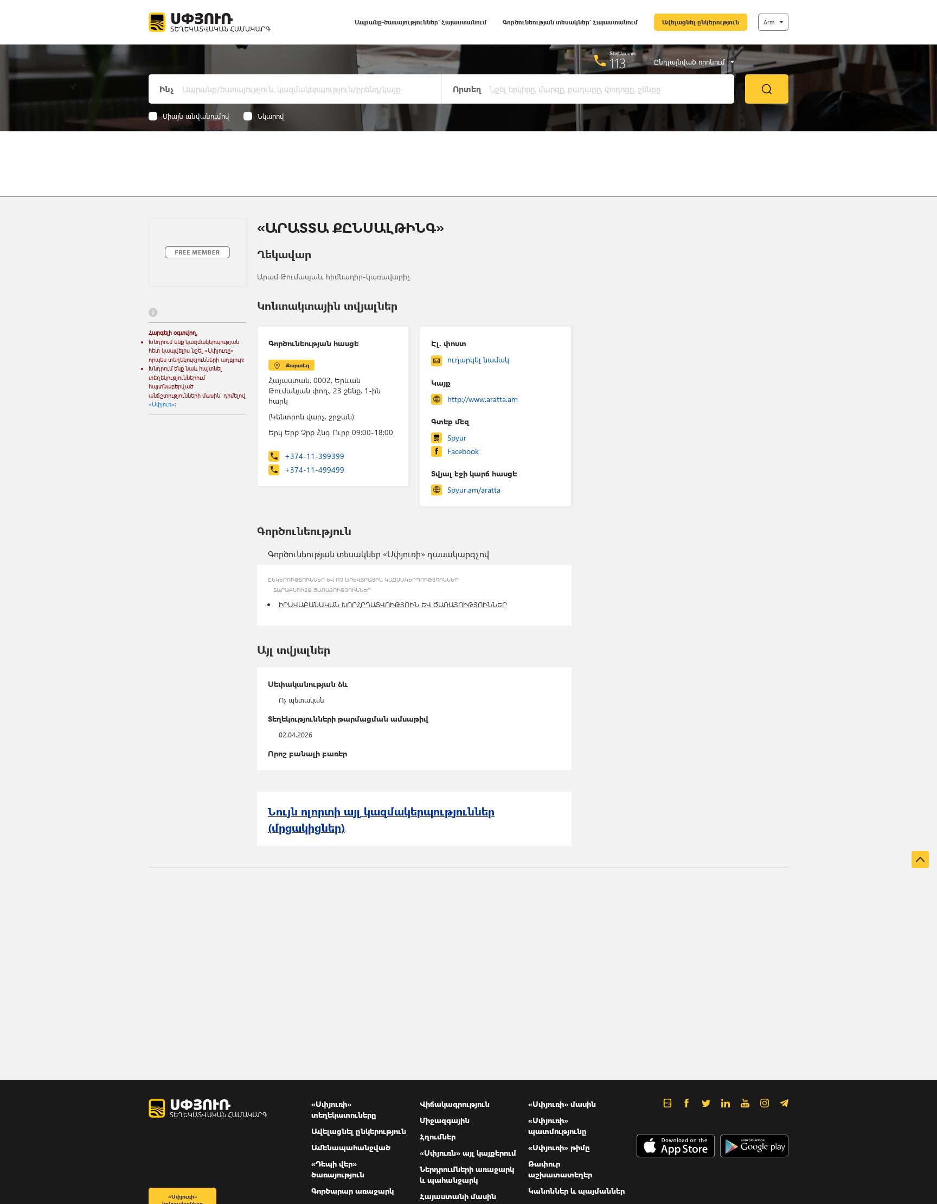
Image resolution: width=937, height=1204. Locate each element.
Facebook (463, 451)
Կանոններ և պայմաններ (576, 1191)
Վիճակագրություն (455, 1104)
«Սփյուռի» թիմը (559, 1147)
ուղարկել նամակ (478, 359)
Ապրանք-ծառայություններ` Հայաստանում (420, 22)
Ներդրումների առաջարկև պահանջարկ (467, 1174)
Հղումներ (437, 1136)
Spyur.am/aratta (473, 490)
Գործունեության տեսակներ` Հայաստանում (570, 22)
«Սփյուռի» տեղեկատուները (343, 1109)
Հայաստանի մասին (458, 1196)
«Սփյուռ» (162, 403)
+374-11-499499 (314, 469)
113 (617, 63)
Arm (768, 22)
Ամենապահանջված (350, 1147)
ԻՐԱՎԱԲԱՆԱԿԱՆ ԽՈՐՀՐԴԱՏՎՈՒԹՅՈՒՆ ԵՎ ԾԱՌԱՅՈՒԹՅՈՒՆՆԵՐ (393, 604)
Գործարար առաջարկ (352, 1191)
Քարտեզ (297, 365)
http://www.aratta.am (482, 399)
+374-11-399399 (314, 456)
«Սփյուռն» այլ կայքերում (468, 1153)
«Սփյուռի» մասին (562, 1104)
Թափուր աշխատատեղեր (560, 1169)
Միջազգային (445, 1120)
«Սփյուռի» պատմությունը (557, 1125)
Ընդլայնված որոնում (689, 62)
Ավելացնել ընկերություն (700, 22)
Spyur (456, 437)
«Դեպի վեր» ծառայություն (337, 1169)
